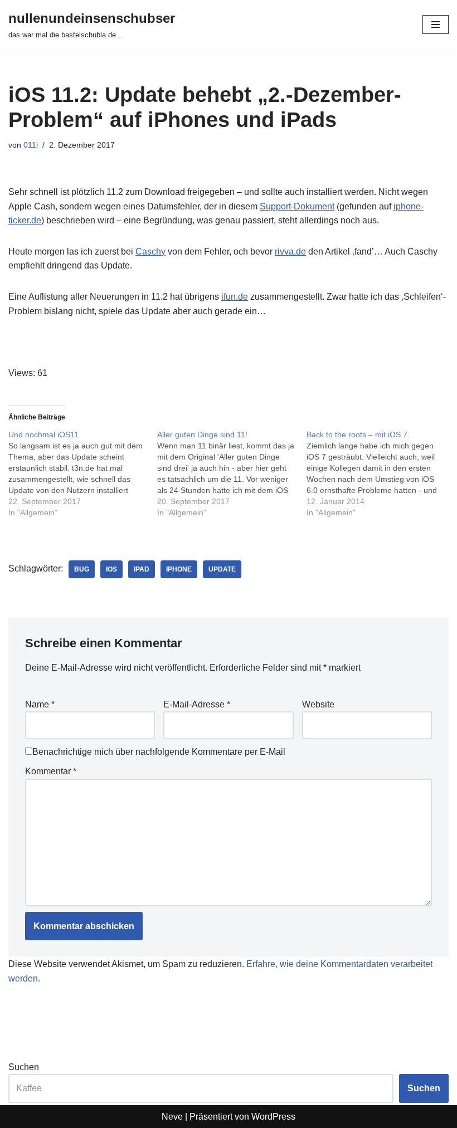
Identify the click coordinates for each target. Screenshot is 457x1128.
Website (318, 704)
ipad (141, 569)
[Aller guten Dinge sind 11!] (231, 473)
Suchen (23, 1067)
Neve (172, 1116)
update (222, 569)
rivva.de (290, 251)
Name (40, 704)
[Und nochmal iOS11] (82, 473)
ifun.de (234, 296)
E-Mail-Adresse (196, 704)
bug (81, 569)
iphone (179, 569)
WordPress (273, 1116)
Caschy (150, 251)
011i (30, 144)
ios (111, 569)
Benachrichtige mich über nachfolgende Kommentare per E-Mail (158, 751)
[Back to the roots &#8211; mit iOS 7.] (381, 473)
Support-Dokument (297, 206)
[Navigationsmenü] (435, 24)
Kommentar (50, 771)
